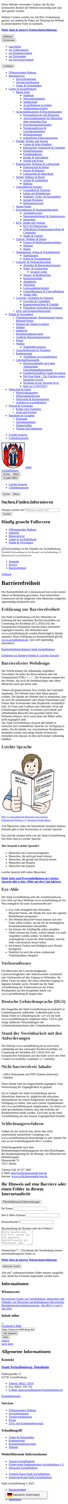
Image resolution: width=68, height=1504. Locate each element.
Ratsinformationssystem (29, 333)
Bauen (27, 248)
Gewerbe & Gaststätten (36, 301)
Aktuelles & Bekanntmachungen (42, 265)
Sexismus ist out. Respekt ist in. (41, 382)
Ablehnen (8, 36)
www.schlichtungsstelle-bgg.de (29, 1176)
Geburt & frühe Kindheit (37, 144)
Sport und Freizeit (26, 412)
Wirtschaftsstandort (34, 98)
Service (13, 564)
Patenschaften (24, 425)
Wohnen (28, 245)
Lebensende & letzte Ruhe (38, 173)
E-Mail (17, 1325)
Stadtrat (20, 327)
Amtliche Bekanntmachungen (33, 337)
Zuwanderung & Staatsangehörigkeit (37, 209)
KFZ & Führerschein (35, 226)
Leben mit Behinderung (36, 193)
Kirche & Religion (33, 170)
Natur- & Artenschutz (35, 268)
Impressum (15, 1499)
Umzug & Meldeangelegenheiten (42, 242)
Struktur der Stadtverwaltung (32, 324)
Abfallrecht (29, 281)
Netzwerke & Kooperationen (32, 399)
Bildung (27, 183)
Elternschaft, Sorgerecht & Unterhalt (44, 147)
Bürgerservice (17, 75)
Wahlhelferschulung (34, 346)
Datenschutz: (9, 1250)
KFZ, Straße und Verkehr (30, 222)
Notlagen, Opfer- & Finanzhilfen (42, 196)
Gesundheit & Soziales (29, 186)
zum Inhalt (15, 46)
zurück (5, 1340)
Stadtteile (28, 95)
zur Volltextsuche (18, 49)
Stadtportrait (30, 101)
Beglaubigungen (32, 134)
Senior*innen (23, 206)
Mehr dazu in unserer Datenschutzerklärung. (29, 29)
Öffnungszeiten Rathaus (22, 72)
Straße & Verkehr (33, 235)
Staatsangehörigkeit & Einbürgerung (44, 216)
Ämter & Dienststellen (29, 85)
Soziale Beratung (33, 199)
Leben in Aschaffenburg (22, 88)
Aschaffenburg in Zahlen (37, 105)
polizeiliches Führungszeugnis (40, 137)
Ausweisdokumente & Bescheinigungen (39, 111)
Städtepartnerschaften (35, 108)
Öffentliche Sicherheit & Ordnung (42, 307)
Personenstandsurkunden (37, 124)
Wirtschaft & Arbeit (20, 389)
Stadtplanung (30, 255)
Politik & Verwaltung (21, 314)
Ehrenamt (21, 418)
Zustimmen (9, 40)
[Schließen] (2, 1323)
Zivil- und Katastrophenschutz (33, 311)
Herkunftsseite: (10, 1221)
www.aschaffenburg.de (14, 639)
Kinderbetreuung (33, 150)
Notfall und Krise (33, 160)
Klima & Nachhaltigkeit (37, 258)
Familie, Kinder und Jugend (32, 141)
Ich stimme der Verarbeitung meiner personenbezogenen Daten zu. (31, 1252)
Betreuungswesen (33, 203)
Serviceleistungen (26, 79)
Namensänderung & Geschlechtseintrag (34, 129)
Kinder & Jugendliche (35, 157)
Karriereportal (24, 353)
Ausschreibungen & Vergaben (33, 350)
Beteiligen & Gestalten (22, 415)
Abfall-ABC (30, 294)
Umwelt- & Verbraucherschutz (33, 262)
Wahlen (20, 343)
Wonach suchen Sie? (13, 509)
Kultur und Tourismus (28, 409)
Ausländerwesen (32, 213)
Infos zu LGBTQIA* (35, 386)
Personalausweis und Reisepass (41, 115)
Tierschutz (29, 284)
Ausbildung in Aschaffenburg (40, 356)
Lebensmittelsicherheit (36, 288)
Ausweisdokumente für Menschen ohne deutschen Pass (42, 120)
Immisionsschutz (32, 278)
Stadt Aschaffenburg (25, 1367)
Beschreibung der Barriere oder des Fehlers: (27, 1228)
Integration (29, 219)
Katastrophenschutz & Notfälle (41, 304)
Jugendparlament (25, 422)
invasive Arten (38, 271)
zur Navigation (17, 56)
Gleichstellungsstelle (27, 360)
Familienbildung (32, 154)
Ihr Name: (7, 1208)
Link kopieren (10, 1333)
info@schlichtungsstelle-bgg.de (29, 1173)
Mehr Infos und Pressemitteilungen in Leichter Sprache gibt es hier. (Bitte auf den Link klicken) (31, 880)
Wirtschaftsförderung (28, 395)
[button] (28, 787)
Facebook (7, 1325)
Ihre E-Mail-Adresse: (13, 1215)
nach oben (7, 1343)
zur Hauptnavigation (20, 53)
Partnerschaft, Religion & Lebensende (37, 164)
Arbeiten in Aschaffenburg (31, 402)
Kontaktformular (10, 1396)
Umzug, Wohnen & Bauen (31, 239)
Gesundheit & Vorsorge (36, 190)
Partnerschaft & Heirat (36, 167)
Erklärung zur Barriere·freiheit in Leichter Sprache (30, 655)
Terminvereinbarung (27, 82)
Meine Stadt (23, 92)
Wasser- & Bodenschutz (37, 275)
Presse (19, 340)
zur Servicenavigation (21, 59)
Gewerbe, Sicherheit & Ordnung (34, 297)
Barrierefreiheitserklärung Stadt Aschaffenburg (28, 649)
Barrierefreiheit (17, 568)
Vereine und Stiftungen (29, 428)
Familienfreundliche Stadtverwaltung (44, 373)
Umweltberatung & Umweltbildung (43, 291)
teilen (6, 1337)
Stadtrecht (21, 330)
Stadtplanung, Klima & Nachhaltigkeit (38, 252)
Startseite (14, 561)
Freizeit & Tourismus (21, 405)
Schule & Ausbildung (35, 180)
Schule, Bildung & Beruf (30, 177)
